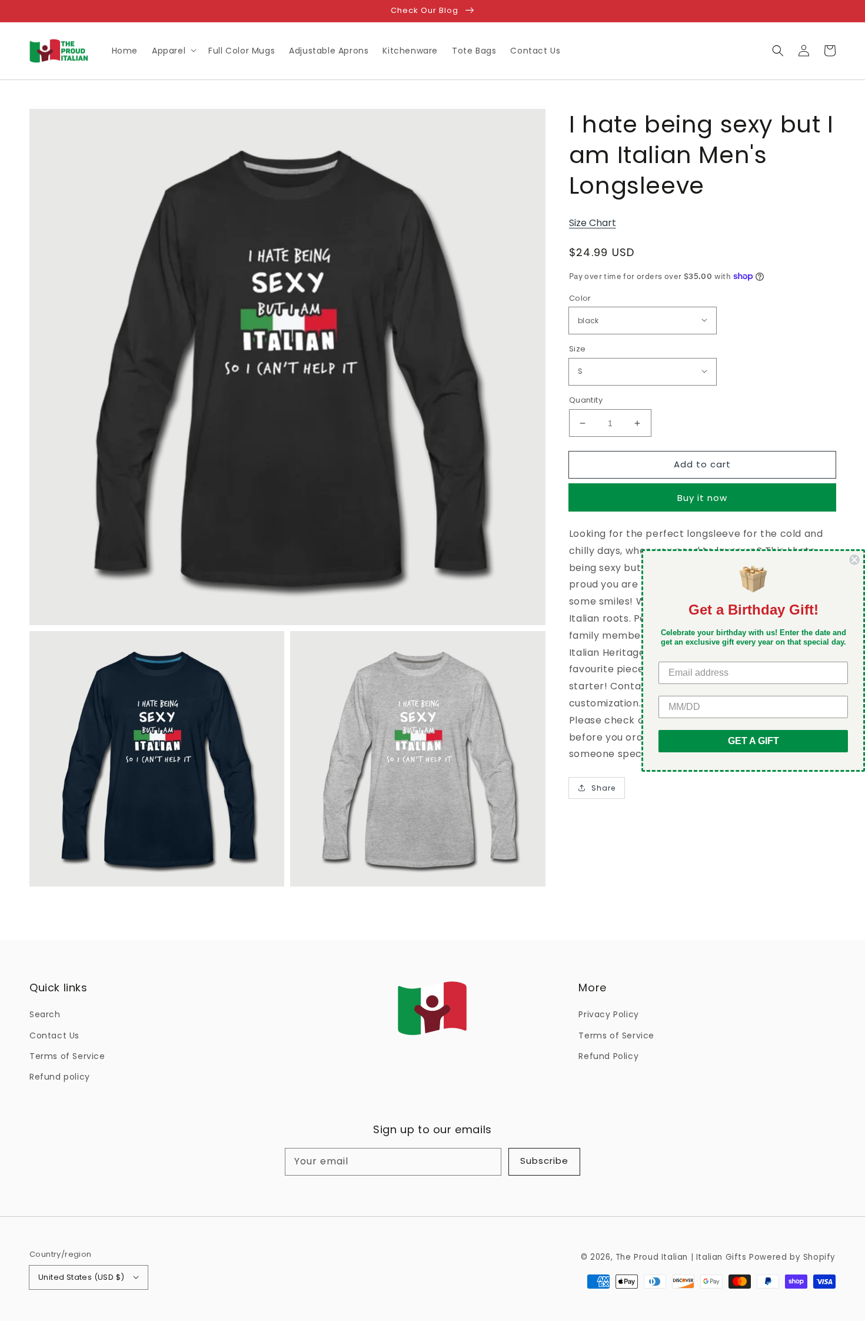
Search (45, 1014)
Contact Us (54, 1035)
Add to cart (702, 464)
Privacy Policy (608, 1014)
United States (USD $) (81, 1277)
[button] (778, 51)
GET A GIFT (753, 741)
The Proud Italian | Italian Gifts (681, 1257)
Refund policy (59, 1077)
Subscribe (544, 1160)
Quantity (586, 400)
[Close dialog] (854, 560)
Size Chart (592, 223)
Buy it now (702, 498)
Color (580, 298)
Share (603, 788)
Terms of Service (67, 1056)
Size (577, 348)
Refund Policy (608, 1056)
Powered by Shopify (792, 1257)
